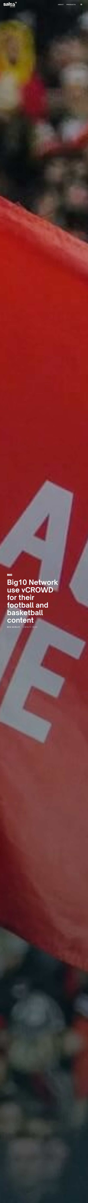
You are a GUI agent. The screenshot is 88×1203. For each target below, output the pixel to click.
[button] (81, 4)
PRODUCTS (71, 4)
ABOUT (61, 4)
